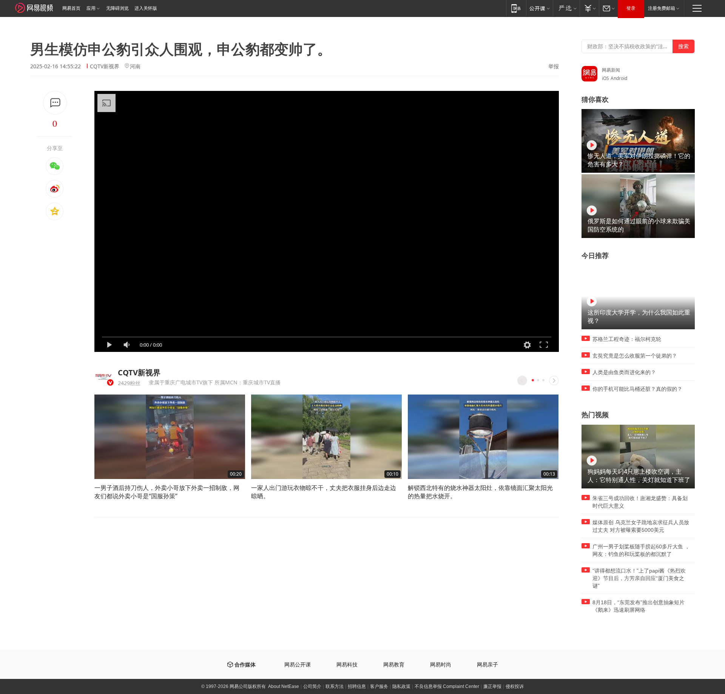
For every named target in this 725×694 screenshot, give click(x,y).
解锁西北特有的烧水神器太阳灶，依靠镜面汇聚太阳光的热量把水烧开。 (480, 492)
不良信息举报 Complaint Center (447, 686)
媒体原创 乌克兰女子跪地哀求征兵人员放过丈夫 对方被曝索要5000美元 (640, 526)
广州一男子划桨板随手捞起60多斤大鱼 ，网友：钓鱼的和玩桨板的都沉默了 (641, 550)
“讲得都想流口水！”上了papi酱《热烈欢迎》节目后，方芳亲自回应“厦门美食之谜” (639, 578)
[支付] (589, 8)
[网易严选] (566, 8)
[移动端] (516, 8)
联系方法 (334, 686)
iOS (605, 78)
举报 (553, 66)
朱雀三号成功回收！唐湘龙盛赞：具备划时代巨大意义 (640, 502)
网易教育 (393, 665)
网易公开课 (297, 665)
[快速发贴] (55, 103)
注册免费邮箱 (661, 8)
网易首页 (71, 8)
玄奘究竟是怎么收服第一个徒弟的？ (634, 356)
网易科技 (347, 665)
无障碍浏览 (117, 8)
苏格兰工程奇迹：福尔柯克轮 (626, 339)
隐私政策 (401, 686)
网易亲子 (487, 665)
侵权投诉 (515, 686)
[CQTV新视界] (103, 376)
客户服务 (379, 686)
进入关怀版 (145, 8)
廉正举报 (492, 686)
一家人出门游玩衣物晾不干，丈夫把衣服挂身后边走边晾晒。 (323, 492)
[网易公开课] (539, 8)
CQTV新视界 (104, 66)
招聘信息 (357, 686)
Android (619, 78)
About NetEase (283, 686)
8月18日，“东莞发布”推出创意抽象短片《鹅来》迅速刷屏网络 (638, 606)
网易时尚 (440, 665)
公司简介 (312, 686)
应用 (91, 8)
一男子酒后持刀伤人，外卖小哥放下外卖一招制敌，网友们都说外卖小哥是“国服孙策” (166, 492)
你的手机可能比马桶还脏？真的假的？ (637, 389)
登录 (631, 8)
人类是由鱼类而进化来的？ (624, 372)
